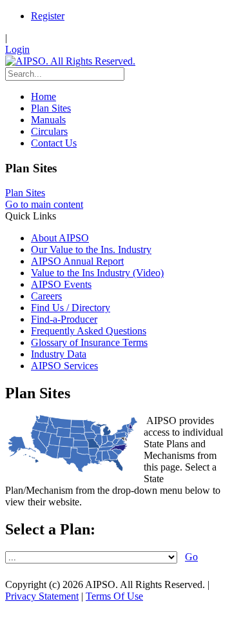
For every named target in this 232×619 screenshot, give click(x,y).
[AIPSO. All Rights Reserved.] (70, 61)
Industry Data (58, 354)
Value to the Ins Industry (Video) (97, 272)
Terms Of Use (114, 596)
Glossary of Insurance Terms (89, 342)
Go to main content (44, 204)
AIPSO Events (61, 284)
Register (47, 15)
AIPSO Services (64, 365)
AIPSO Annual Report (77, 261)
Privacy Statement (42, 596)
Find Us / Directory (70, 307)
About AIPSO (60, 237)
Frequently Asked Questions (88, 330)
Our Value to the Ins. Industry (91, 249)
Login (17, 49)
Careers (46, 295)
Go (191, 556)
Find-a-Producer (64, 319)
